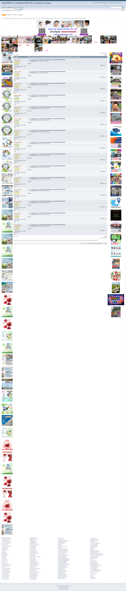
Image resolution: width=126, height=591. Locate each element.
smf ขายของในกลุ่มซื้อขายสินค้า (63, 560)
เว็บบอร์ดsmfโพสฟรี (33, 562)
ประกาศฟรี (92, 574)
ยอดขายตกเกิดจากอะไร (94, 557)
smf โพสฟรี (60, 545)
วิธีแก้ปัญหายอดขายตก (94, 540)
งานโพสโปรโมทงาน (33, 543)
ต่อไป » (106, 53)
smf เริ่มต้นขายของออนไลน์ (62, 551)
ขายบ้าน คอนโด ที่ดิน (5, 569)
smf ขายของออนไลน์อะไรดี (62, 546)
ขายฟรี (91, 559)
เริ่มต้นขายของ (92, 541)
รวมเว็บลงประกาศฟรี (5, 579)
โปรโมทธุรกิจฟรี (32, 554)
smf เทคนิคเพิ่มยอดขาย (62, 578)
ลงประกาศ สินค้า (32, 548)
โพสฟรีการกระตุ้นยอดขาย (94, 563)
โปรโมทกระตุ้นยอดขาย (94, 564)
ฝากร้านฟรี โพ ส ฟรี (5, 573)
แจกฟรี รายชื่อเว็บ (33, 560)
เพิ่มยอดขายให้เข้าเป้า (94, 546)
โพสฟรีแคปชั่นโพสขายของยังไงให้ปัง (64, 564)
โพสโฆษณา (4, 557)
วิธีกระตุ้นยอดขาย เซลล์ (94, 539)
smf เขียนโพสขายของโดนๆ (62, 573)
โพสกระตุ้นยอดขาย (93, 538)
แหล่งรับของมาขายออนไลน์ (94, 543)
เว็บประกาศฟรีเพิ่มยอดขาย (94, 571)
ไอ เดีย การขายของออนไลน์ (62, 552)
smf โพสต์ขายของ (61, 572)
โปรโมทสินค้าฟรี (32, 555)
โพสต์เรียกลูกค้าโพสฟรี (62, 570)
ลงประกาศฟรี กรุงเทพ (5, 574)
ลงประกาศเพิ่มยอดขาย (94, 567)
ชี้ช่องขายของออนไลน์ (33, 576)
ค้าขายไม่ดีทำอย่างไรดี (33, 542)
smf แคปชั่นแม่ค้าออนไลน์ (62, 565)
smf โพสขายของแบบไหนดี (62, 563)
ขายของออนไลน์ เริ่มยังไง (34, 575)
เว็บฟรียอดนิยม (4, 556)
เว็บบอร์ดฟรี (92, 547)
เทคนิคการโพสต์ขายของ (62, 557)
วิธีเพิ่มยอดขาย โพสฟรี (61, 577)
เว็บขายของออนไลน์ (61, 553)
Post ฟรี (91, 572)
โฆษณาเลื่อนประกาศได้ (34, 569)
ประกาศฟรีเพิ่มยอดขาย (94, 566)
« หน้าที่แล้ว (102, 53)
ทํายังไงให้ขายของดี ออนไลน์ (6, 538)
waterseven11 (17, 60)
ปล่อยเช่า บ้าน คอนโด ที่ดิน (6, 568)
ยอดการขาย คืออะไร (93, 560)
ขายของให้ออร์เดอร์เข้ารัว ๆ (62, 567)
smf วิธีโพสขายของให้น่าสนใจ (63, 576)
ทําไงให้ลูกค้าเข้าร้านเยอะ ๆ (34, 538)
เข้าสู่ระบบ (16, 7)
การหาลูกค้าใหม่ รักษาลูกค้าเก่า (7, 542)
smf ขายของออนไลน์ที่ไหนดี (62, 556)
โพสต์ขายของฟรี (4, 548)
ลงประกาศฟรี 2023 (5, 577)
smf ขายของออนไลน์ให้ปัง (62, 571)
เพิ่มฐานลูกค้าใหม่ (5, 544)
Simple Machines (68, 585)
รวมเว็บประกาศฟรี (5, 547)
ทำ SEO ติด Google (5, 554)
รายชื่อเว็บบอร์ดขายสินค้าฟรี (34, 563)
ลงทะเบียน (22, 7)
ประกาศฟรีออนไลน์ (33, 547)
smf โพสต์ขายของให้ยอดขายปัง (63, 558)
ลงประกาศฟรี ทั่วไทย (5, 575)
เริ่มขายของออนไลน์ (61, 543)
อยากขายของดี (60, 539)
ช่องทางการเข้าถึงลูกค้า (6, 543)
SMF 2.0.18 (58, 585)
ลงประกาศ (3, 562)
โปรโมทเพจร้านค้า (93, 578)
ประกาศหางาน (4, 560)
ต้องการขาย (4, 567)
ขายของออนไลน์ (32, 570)
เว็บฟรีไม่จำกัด (4, 553)
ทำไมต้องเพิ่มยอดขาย (93, 558)
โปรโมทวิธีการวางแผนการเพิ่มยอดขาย (96, 554)
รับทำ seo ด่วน (60, 544)
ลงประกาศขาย (4, 555)
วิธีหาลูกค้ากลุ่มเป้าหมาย (6, 541)
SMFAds (60, 586)
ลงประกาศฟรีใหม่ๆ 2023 (34, 553)
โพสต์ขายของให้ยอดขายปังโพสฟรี (63, 559)
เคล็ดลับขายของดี (33, 541)
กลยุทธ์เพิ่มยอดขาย (33, 540)
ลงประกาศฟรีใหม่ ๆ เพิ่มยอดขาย (95, 570)
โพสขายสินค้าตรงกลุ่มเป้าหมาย (35, 568)
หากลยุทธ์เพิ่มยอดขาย (33, 537)
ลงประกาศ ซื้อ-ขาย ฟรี (33, 550)
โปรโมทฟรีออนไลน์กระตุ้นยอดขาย (96, 565)
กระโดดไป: (81, 243)
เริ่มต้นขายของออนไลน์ (33, 574)
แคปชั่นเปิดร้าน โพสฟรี (62, 574)
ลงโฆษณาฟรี (92, 577)
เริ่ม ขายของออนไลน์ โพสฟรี (62, 554)
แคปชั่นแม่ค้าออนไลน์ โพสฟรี (63, 566)
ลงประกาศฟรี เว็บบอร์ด (34, 564)
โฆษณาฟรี (3, 550)
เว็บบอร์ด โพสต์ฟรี (33, 549)
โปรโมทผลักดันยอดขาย (94, 552)
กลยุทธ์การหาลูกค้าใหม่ (6, 537)
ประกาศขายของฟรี (93, 573)
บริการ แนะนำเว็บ (5, 561)
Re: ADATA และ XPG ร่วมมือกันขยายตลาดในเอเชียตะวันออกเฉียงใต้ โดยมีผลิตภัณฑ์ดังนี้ (47, 59)
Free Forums (66, 586)
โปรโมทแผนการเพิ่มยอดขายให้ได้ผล (96, 553)
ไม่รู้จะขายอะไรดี (61, 538)
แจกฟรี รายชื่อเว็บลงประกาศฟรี (35, 556)
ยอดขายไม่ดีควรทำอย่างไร (94, 556)
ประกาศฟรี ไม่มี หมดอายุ (6, 570)
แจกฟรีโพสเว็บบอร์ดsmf (34, 561)
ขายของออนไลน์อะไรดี (94, 544)
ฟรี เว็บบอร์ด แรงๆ (33, 567)
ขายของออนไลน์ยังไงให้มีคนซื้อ (63, 540)
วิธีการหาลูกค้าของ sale (6, 540)
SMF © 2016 (63, 585)
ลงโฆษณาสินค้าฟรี (5, 549)
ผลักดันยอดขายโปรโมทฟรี (94, 551)
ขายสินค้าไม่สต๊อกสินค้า (62, 541)
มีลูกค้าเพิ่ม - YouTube (94, 550)
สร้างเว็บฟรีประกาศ (33, 579)
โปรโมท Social (32, 557)
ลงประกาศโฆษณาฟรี (5, 576)
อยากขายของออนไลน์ (33, 573)
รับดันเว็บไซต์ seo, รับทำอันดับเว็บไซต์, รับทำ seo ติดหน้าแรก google (26, 3)
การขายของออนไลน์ (33, 577)
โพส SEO (92, 576)
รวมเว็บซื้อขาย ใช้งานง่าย (6, 564)
